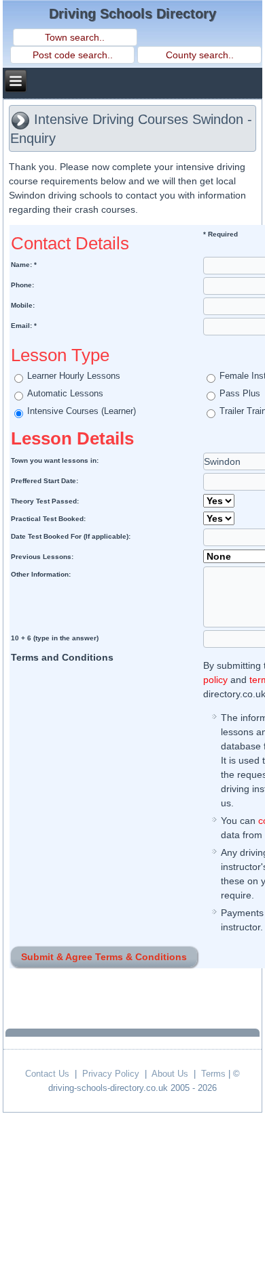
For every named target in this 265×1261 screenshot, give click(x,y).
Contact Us (47, 1074)
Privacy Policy (110, 1074)
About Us (170, 1074)
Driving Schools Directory (132, 13)
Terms (213, 1074)
